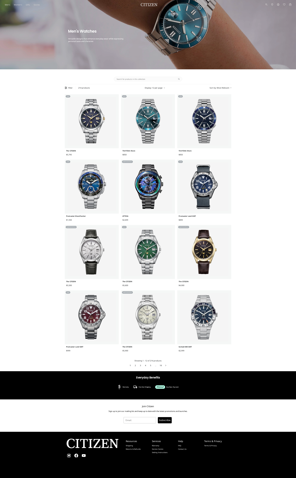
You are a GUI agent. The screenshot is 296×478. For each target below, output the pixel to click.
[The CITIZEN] (92, 121)
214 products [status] (84, 88)
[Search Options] (179, 79)
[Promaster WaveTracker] (92, 186)
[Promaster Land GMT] (204, 186)
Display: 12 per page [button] (153, 88)
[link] (278, 5)
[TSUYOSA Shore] (148, 121)
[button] (266, 5)
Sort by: (219, 88)
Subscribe (165, 420)
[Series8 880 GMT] (204, 317)
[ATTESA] (148, 186)
